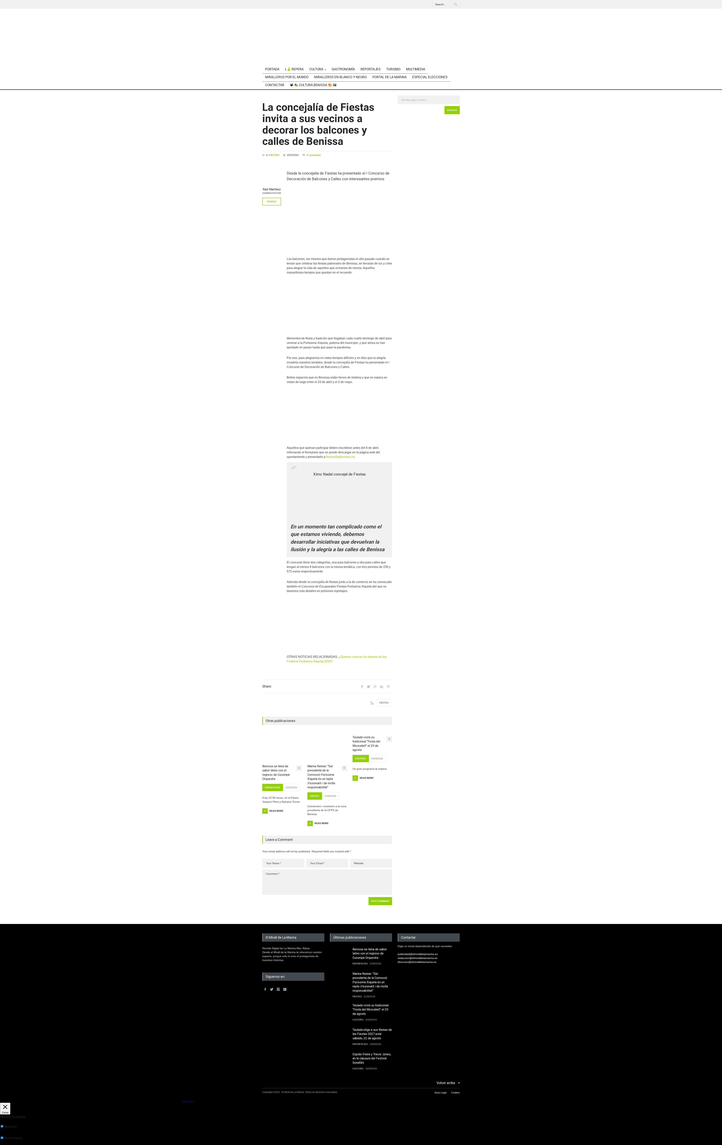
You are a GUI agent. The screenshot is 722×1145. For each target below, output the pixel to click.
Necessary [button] (6, 1123)
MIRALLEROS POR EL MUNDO (287, 77)
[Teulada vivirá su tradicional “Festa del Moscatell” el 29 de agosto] (339, 1012)
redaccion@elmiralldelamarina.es (417, 958)
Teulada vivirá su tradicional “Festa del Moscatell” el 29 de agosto (366, 743)
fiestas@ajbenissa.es (340, 456)
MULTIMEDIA (415, 69)
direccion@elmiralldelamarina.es (417, 961)
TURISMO (393, 69)
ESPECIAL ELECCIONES (429, 77)
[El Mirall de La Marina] (361, 51)
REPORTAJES (371, 69)
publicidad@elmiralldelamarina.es (418, 954)
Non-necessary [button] (9, 1134)
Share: (267, 686)
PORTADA (272, 69)
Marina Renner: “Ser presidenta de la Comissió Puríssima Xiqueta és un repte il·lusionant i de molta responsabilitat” (321, 776)
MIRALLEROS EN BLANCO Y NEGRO (340, 77)
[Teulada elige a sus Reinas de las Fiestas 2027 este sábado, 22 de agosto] (339, 1037)
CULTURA (316, 69)
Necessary (11, 1126)
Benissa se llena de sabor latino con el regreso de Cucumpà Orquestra (276, 772)
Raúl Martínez (272, 189)
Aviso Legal (441, 1092)
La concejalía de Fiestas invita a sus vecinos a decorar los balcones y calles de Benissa (318, 124)
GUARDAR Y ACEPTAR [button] (14, 1143)
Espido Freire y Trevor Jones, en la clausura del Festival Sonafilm (372, 1058)
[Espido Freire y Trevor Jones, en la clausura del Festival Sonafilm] (339, 1061)
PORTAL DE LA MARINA (389, 77)
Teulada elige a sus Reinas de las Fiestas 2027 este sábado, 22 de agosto (372, 1034)
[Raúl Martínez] (271, 176)
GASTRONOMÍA (343, 69)
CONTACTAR (274, 85)
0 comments (313, 155)
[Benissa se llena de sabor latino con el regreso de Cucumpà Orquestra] (282, 746)
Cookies (455, 1092)
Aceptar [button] (176, 1101)
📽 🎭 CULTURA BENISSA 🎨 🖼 (313, 85)
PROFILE (272, 201)
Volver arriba (446, 1083)
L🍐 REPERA (294, 69)
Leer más (187, 1101)
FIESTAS (274, 155)
